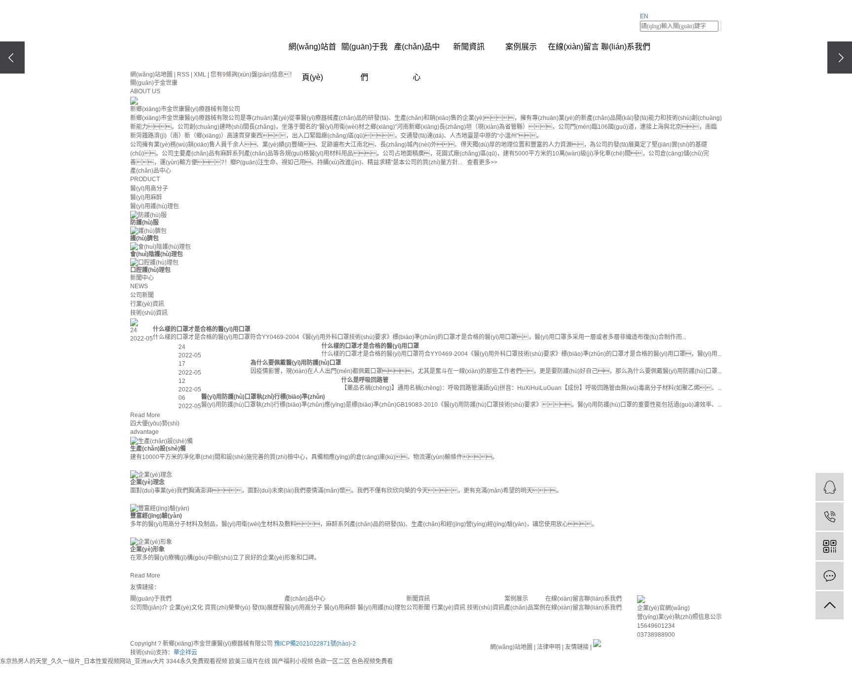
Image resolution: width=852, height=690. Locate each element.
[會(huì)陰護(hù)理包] (160, 246)
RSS (183, 74)
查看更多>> (482, 162)
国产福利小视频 (292, 661)
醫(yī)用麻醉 (146, 197)
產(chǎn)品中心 (417, 52)
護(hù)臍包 (144, 238)
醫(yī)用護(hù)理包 (154, 206)
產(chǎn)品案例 (524, 607)
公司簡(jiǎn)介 (149, 607)
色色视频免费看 (372, 661)
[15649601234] (830, 516)
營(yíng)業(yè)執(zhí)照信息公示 (679, 616)
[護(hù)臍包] (148, 231)
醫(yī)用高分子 (149, 188)
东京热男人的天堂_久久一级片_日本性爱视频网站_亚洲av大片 (82, 661)
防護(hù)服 (144, 222)
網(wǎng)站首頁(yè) (312, 52)
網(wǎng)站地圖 (151, 74)
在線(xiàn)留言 (573, 46)
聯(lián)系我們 (625, 46)
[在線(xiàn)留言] (830, 576)
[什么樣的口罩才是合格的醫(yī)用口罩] (408, 321)
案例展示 (521, 46)
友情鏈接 (577, 647)
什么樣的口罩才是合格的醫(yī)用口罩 (201, 329)
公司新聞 (142, 295)
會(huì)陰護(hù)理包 (156, 254)
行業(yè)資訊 (147, 304)
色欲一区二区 (332, 661)
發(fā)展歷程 (268, 607)
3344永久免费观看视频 (196, 661)
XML (200, 74)
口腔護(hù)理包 (150, 270)
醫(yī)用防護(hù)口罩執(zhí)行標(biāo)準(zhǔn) (263, 396)
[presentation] (12, 57)
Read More (145, 415)
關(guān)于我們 (364, 52)
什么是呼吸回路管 (365, 380)
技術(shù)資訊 (149, 312)
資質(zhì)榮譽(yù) (227, 607)
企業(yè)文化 (186, 607)
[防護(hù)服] (148, 215)
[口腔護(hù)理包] (154, 262)
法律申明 (549, 647)
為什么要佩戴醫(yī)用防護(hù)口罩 (295, 362)
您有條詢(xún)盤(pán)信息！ (253, 74)
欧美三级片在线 (249, 661)
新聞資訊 (469, 46)
